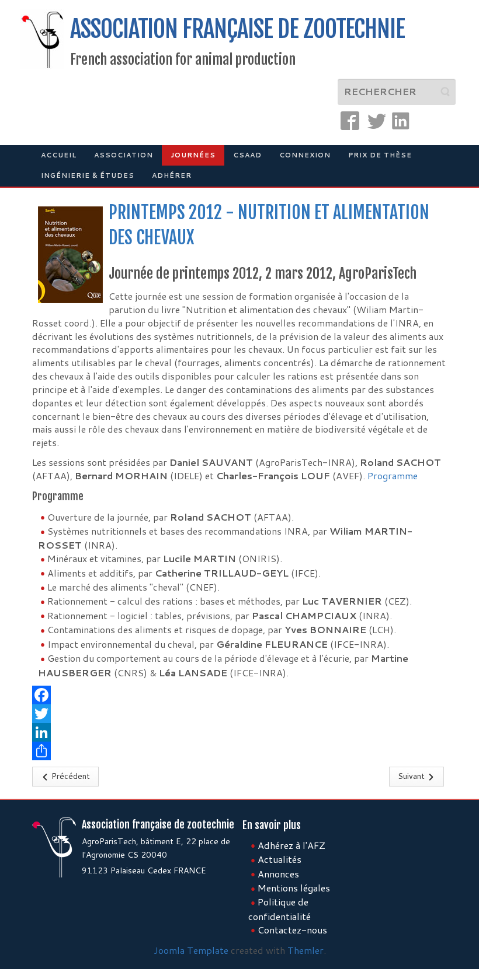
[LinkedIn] (239, 732)
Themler (305, 950)
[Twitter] (239, 713)
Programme (392, 475)
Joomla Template (191, 950)
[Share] (239, 751)
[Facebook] (239, 695)
